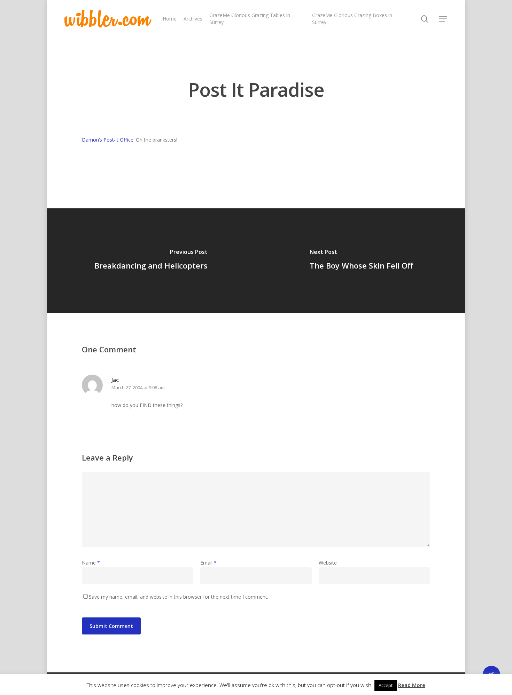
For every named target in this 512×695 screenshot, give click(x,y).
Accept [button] (386, 685)
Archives (193, 18)
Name (91, 562)
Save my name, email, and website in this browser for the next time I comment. (178, 596)
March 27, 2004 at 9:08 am (138, 387)
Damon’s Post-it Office (107, 139)
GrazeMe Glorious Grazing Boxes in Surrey (352, 18)
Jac (115, 380)
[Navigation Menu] (443, 18)
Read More (411, 684)
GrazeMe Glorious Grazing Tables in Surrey (249, 18)
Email (208, 562)
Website (328, 562)
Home (170, 18)
